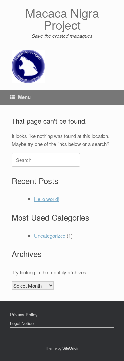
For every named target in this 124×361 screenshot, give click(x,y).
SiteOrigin (70, 348)
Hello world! (46, 198)
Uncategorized (49, 235)
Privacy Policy (24, 314)
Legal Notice (22, 323)
